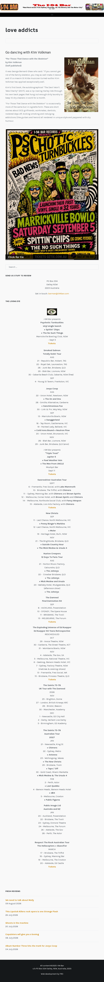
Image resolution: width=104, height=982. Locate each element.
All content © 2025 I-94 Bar (52, 965)
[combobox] (52, 267)
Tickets (52, 343)
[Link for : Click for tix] (52, 194)
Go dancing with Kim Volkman (28, 52)
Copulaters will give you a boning (22, 934)
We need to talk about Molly (19, 900)
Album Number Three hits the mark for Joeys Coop (31, 946)
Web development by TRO (52, 974)
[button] (52, 15)
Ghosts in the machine (16, 923)
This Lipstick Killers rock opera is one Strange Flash (31, 911)
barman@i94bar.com (58, 293)
